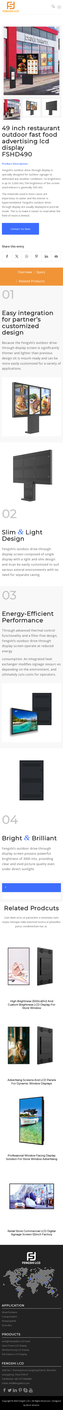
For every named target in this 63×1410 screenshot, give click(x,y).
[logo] (25, 7)
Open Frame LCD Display (14, 1345)
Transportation (9, 1316)
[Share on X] (17, 256)
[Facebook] (4, 1390)
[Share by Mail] (56, 256)
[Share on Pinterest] (36, 256)
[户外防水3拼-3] (51, 109)
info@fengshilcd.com (19, 1383)
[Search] (51, 7)
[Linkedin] (15, 1390)
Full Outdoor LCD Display (14, 1354)
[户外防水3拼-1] (31, 109)
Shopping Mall (9, 1321)
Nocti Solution (32, 1405)
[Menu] (59, 7)
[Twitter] (9, 1390)
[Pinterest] (20, 1390)
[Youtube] (30, 1390)
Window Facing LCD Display (15, 1349)
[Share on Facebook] (7, 256)
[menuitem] (51, 7)
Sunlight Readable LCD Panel (16, 1341)
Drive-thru (7, 1325)
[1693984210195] (31, 61)
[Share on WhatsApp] (26, 256)
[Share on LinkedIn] (46, 256)
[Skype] (25, 1390)
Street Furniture (9, 1312)
